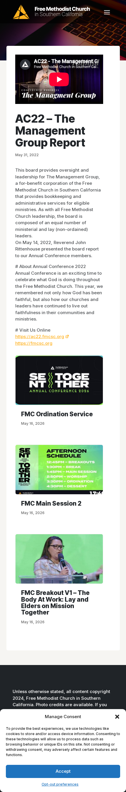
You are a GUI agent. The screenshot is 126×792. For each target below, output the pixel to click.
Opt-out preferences (60, 784)
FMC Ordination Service (57, 414)
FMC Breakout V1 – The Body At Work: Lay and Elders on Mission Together (55, 602)
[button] (117, 717)
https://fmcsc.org (33, 343)
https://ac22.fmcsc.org (39, 336)
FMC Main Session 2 (51, 503)
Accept (63, 771)
